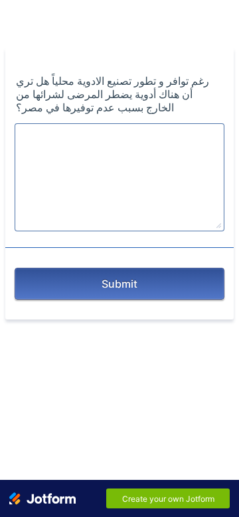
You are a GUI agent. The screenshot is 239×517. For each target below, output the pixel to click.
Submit (119, 283)
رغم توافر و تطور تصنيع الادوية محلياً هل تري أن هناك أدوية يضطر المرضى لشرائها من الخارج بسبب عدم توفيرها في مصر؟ (112, 94)
